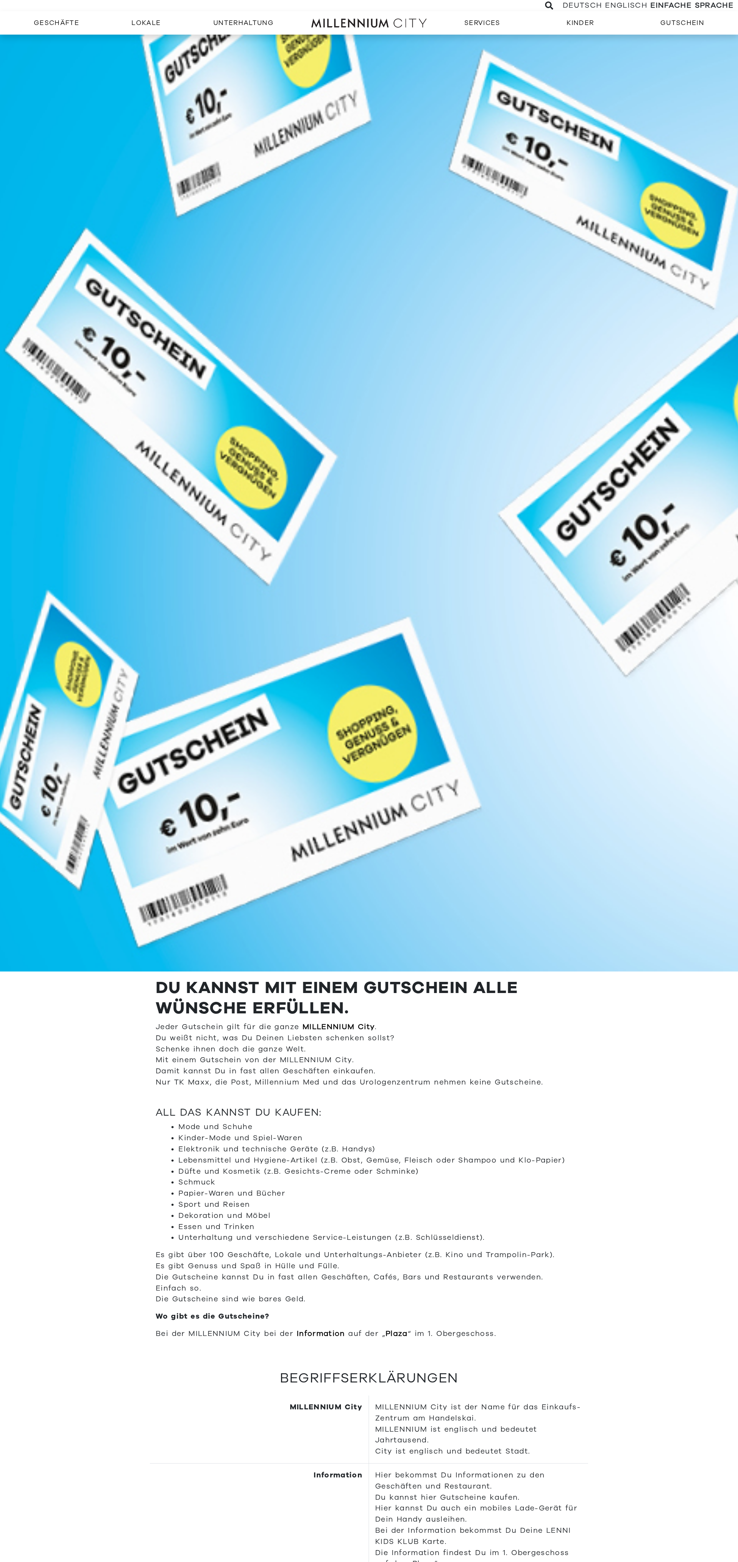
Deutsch (582, 5)
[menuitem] (56, 22)
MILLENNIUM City (339, 1027)
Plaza (397, 1334)
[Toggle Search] (549, 5)
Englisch (626, 5)
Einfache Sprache (691, 5)
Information (321, 1334)
